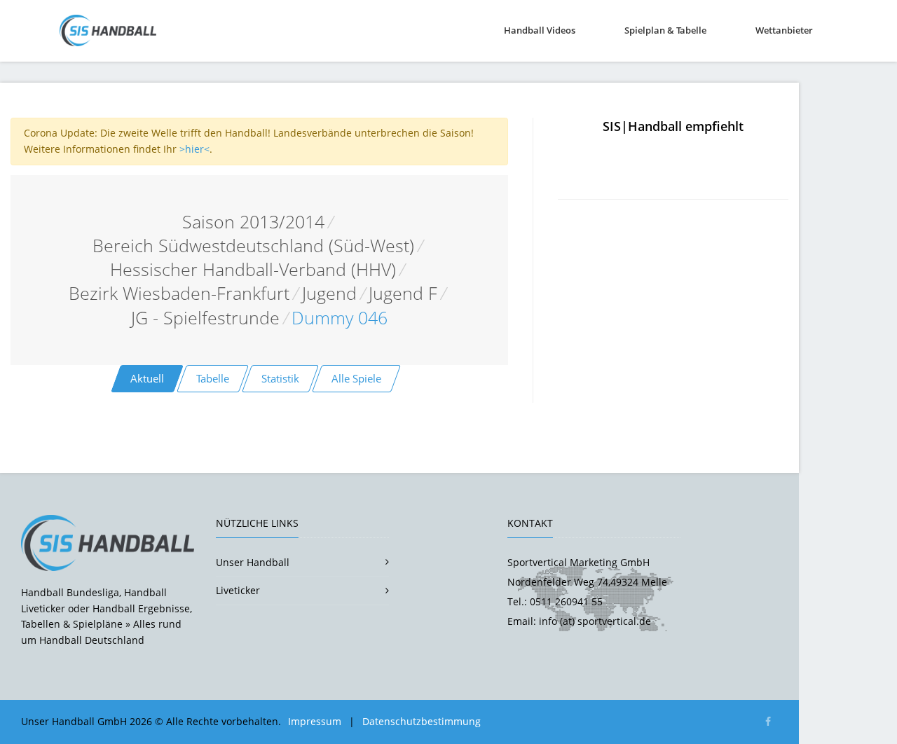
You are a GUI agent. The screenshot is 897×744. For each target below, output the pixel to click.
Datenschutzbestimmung (421, 721)
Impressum (314, 721)
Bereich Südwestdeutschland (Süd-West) (253, 245)
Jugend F (403, 293)
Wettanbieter (784, 30)
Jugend (329, 293)
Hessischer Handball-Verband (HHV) (253, 269)
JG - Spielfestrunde (205, 317)
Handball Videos (539, 30)
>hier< (194, 149)
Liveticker (238, 590)
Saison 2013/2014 (253, 221)
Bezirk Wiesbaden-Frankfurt (179, 293)
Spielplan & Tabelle (665, 30)
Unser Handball (252, 562)
